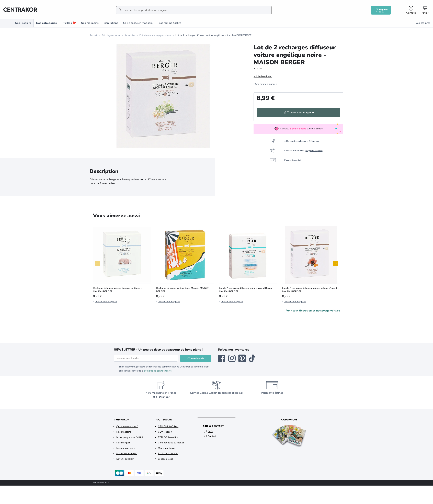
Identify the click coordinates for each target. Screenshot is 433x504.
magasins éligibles (314, 150)
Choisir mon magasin (266, 84)
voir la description (263, 76)
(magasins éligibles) (230, 393)
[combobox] (193, 10)
